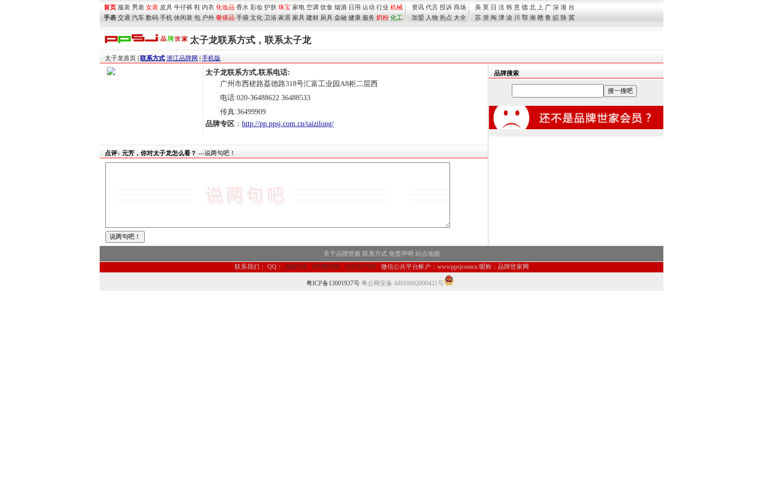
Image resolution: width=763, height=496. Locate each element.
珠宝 (284, 7)
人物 (432, 17)
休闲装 (183, 17)
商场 (460, 7)
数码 (152, 17)
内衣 (208, 7)
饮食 (326, 7)
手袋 (242, 17)
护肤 (270, 7)
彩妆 (256, 7)
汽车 (138, 17)
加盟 (418, 17)
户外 (208, 17)
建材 (312, 17)
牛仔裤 (183, 7)
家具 (298, 17)
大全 (460, 17)
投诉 (446, 7)
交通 (124, 17)
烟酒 (340, 7)
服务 (368, 17)
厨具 (326, 17)
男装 (138, 7)
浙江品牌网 (182, 58)
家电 (298, 7)
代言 (432, 7)
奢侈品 (225, 17)
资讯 (418, 7)
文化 (256, 17)
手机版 (211, 58)
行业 (382, 7)
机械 (396, 7)
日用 (354, 7)
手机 (166, 17)
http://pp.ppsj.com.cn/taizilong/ (288, 124)
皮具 (166, 7)
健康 (354, 17)
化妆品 (225, 7)
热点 (446, 17)
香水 (242, 7)
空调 (312, 7)
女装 (152, 7)
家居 (284, 17)
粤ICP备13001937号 (333, 283)
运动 (368, 7)
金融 (340, 17)
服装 (124, 7)
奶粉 (382, 17)
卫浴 (270, 17)
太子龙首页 (120, 58)
